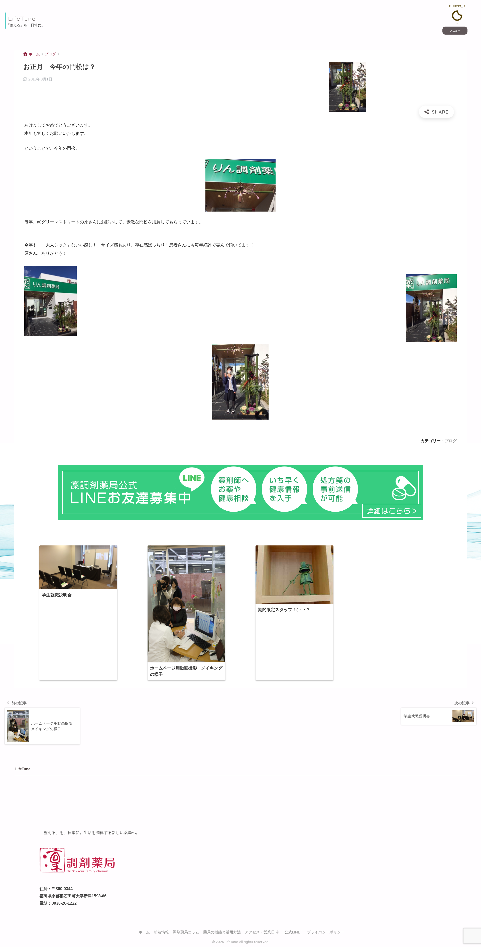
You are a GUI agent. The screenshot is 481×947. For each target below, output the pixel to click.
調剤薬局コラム (186, 932)
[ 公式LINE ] (292, 932)
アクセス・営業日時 (262, 932)
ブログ (451, 440)
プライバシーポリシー (325, 932)
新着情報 (161, 932)
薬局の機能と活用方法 (222, 932)
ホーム (144, 932)
